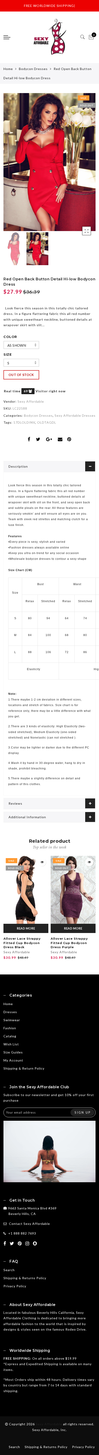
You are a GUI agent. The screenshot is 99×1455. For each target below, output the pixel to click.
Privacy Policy (14, 1286)
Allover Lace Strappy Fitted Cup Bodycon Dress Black (22, 943)
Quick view (42, 862)
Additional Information (27, 817)
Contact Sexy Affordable (29, 1224)
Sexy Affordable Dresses (75, 415)
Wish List (11, 1044)
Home (8, 69)
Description (18, 466)
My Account (13, 1060)
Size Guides (13, 1052)
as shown (16, 345)
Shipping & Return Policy (23, 1068)
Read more (26, 928)
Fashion (9, 1028)
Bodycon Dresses (33, 69)
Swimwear (11, 1020)
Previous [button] (12, 165)
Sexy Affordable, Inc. (49, 1430)
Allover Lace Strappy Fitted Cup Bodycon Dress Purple (69, 943)
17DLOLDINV (24, 422)
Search (9, 1270)
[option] (49, 162)
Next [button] (81, 165)
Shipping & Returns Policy (24, 1278)
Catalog (9, 1036)
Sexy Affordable (30, 401)
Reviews (15, 803)
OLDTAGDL (46, 422)
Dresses (10, 1012)
